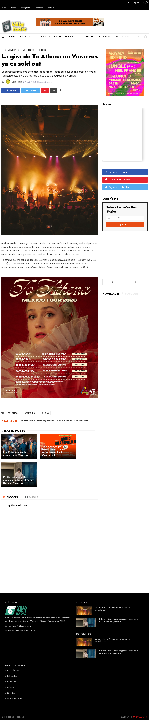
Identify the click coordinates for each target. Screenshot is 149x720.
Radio (13, 7)
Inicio (3, 7)
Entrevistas (12, 676)
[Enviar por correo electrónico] (53, 90)
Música (10, 687)
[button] (146, 3)
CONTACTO (120, 36)
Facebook (38, 7)
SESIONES (88, 36)
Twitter (51, 7)
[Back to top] (142, 713)
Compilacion (13, 670)
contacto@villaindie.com (19, 626)
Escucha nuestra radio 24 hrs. (22, 630)
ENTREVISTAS (43, 36)
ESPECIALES (71, 36)
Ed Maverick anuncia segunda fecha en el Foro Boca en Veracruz (54, 420)
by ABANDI (141, 717)
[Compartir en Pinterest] (45, 90)
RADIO (57, 36)
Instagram (25, 7)
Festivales (11, 681)
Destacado (28, 49)
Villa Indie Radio (14, 698)
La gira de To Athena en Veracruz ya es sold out (112, 608)
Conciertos (13, 49)
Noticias (42, 49)
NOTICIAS (25, 36)
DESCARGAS (104, 36)
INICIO (12, 36)
